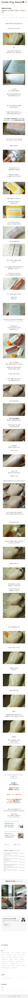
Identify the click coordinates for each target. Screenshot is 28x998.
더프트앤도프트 (5, 959)
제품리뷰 (3, 957)
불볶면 (11, 959)
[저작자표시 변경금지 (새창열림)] (19, 844)
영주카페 (24, 953)
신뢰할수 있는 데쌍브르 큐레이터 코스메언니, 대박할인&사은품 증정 (9, 836)
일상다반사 (14, 967)
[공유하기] (8, 844)
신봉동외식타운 (5, 963)
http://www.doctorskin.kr (10, 821)
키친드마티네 (4, 961)
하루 (3, 955)
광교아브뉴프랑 (9, 955)
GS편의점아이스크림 (6, 967)
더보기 (2, 970)
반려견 (18, 965)
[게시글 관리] (10, 844)
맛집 (21, 963)
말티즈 (23, 955)
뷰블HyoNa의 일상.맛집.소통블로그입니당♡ (11, 921)
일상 (8, 965)
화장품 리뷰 (6, 850)
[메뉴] (26, 2)
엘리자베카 (10, 957)
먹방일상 (13, 965)
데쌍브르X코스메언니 (9, 833)
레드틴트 (16, 959)
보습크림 (16, 957)
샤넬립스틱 (24, 965)
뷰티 (13, 953)
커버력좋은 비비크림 (14, 963)
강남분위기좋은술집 (6, 953)
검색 (25, 978)
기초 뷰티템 (11, 850)
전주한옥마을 (12, 961)
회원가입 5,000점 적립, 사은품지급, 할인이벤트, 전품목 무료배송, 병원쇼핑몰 (9, 826)
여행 (15, 955)
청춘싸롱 (22, 959)
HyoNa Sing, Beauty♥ (12, 2)
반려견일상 (18, 953)
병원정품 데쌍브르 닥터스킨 (9, 823)
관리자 (19, 996)
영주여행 (3, 965)
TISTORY (14, 996)
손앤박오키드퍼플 (20, 961)
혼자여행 (21, 957)
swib (19, 955)
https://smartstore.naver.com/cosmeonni (12, 831)
